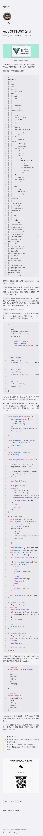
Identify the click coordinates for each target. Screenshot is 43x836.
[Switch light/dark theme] (38, 6)
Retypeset (16, 833)
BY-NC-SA (17, 747)
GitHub (8, 829)
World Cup (23, 829)
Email (12, 829)
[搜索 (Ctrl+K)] (9, 23)
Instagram (17, 829)
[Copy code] (36, 77)
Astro (10, 833)
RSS (4, 829)
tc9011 (6, 7)
